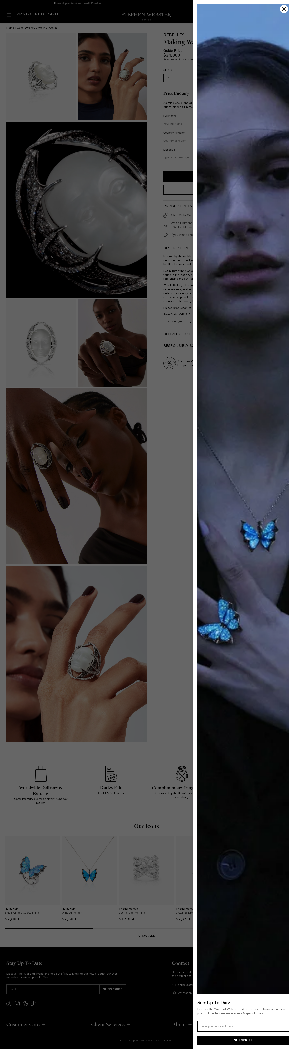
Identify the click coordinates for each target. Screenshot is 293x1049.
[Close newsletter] (284, 9)
